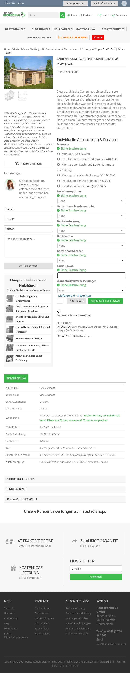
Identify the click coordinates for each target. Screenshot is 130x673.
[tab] (16, 378)
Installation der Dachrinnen (86, 181)
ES (55, 665)
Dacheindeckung (68, 221)
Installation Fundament (84, 186)
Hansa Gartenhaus (35, 661)
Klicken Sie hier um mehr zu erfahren (28, 290)
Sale (99, 37)
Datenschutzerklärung (78, 613)
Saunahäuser (42, 628)
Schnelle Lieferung (73, 37)
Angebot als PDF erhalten (105, 300)
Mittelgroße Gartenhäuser (46, 49)
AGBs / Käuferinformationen (16, 635)
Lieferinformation (75, 633)
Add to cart (76, 300)
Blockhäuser (41, 29)
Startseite (9, 608)
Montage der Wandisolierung (89, 175)
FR (113, 661)
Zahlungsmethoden (77, 618)
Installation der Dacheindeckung (89, 159)
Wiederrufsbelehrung (78, 628)
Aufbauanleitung (75, 608)
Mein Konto (10, 628)
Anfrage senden (75, 3)
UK (119, 661)
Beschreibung (16, 378)
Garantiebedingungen (78, 623)
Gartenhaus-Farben (70, 251)
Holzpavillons (42, 633)
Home (7, 49)
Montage (63, 144)
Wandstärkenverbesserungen (77, 281)
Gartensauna (85, 29)
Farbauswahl (66, 266)
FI (66, 665)
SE (60, 665)
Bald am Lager (84, 336)
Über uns (10, 3)
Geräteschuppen (113, 29)
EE (70, 665)
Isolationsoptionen (70, 191)
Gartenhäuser (15, 29)
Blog (21, 3)
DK (76, 665)
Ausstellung (10, 618)
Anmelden (96, 576)
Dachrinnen (65, 236)
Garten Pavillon (39, 37)
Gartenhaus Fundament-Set (76, 206)
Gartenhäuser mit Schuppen (102, 326)
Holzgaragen (63, 29)
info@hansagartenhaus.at (111, 644)
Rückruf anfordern (104, 3)
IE (124, 661)
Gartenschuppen (44, 618)
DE (107, 661)
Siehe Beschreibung (73, 148)
